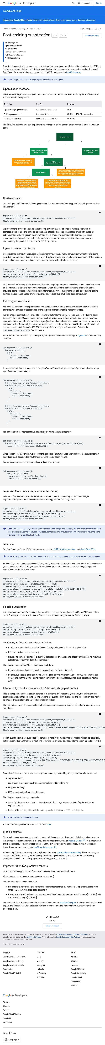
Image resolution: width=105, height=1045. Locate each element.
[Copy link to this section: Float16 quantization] (29, 606)
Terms (5, 1033)
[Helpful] (96, 29)
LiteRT (38, 29)
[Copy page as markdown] (61, 35)
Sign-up (59, 20)
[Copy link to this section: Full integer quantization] (33, 301)
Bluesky (40, 961)
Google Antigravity (78, 973)
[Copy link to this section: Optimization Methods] (32, 89)
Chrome (74, 961)
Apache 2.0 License (34, 937)
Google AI (7, 1018)
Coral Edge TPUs (87, 549)
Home (5, 29)
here (49, 824)
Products (14, 29)
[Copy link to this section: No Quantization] (24, 198)
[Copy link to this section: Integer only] (16, 544)
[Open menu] (4, 3)
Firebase (74, 965)
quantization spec (68, 902)
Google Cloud (76, 977)
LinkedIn (40, 969)
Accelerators (8, 969)
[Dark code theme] (100, 212)
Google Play (76, 981)
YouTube (40, 977)
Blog (39, 957)
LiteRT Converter (73, 72)
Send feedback (92, 35)
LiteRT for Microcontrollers (64, 549)
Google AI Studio (77, 969)
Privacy (14, 1033)
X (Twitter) (41, 973)
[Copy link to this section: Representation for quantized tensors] (50, 866)
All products (8, 1022)
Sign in (99, 3)
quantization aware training (69, 852)
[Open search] (73, 3)
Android (74, 957)
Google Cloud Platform (12, 1014)
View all (74, 986)
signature (81, 335)
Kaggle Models (75, 841)
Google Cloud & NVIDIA (12, 973)
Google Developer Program (14, 957)
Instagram (41, 965)
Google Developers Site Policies (68, 937)
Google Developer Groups (13, 961)
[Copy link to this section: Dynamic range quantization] (38, 248)
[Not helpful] (100, 29)
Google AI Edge (12, 11)
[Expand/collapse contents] (17, 42)
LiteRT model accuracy (43, 847)
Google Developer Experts (13, 965)
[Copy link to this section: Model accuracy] (24, 832)
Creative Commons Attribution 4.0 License (72, 934)
